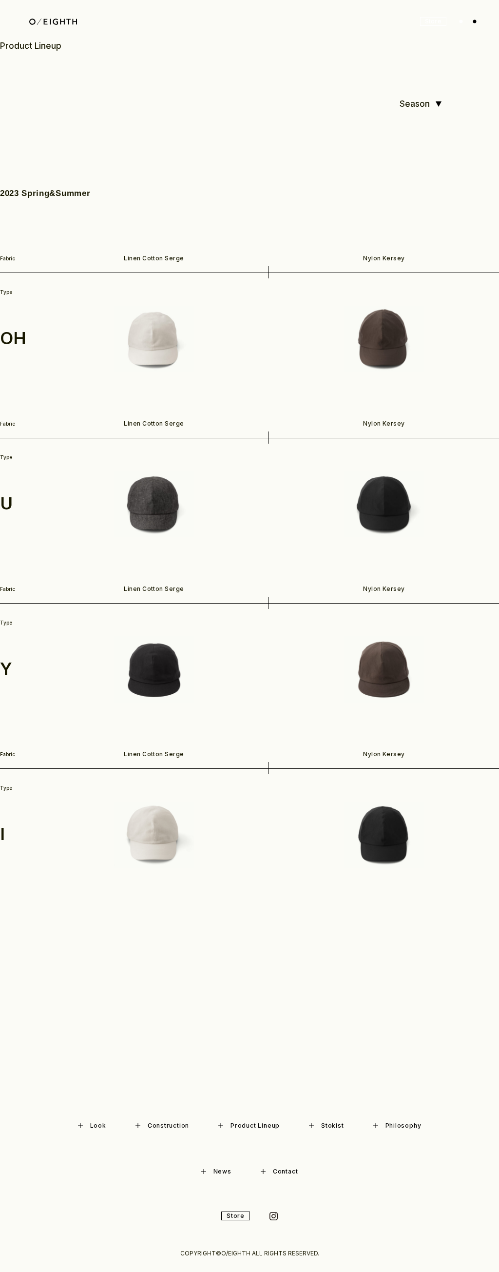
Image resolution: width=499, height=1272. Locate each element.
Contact (285, 1171)
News (222, 1171)
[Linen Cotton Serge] (154, 339)
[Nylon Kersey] (384, 339)
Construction (168, 1125)
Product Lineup (255, 1125)
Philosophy (403, 1125)
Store (433, 21)
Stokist (332, 1125)
